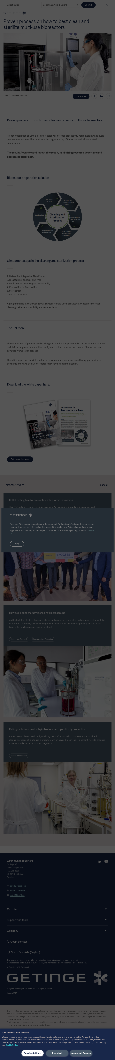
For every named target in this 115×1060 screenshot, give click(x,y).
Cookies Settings (32, 1053)
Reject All (57, 1053)
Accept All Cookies (81, 1053)
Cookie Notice (12, 1045)
